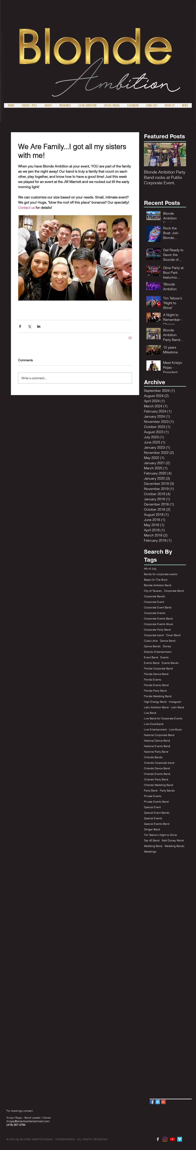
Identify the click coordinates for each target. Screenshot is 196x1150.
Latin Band (177, 707)
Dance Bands (152, 646)
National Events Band (157, 746)
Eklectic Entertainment (157, 652)
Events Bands (170, 663)
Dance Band (167, 640)
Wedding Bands (174, 846)
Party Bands (167, 790)
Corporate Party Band (157, 629)
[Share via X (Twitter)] (29, 326)
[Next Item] (180, 154)
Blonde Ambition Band (157, 585)
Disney (167, 646)
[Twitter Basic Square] (157, 1102)
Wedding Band (153, 846)
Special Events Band (156, 824)
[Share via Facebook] (20, 326)
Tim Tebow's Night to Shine (160, 835)
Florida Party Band (155, 690)
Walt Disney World (173, 840)
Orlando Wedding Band (158, 785)
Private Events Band (156, 801)
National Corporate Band (159, 735)
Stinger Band (152, 829)
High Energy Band (155, 701)
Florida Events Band (156, 685)
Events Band (151, 663)
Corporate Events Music (158, 624)
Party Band (151, 790)
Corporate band (154, 635)
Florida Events (152, 679)
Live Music (175, 729)
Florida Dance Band (156, 674)
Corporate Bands (154, 596)
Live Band (150, 713)
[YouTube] (172, 1139)
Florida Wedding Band (158, 696)
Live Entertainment (155, 729)
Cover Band (173, 635)
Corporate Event (154, 602)
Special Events (153, 818)
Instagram (175, 701)
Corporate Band (174, 591)
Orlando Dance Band (157, 768)
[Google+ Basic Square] (163, 1102)
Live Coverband (153, 724)
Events (164, 657)
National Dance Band (157, 740)
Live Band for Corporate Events (163, 718)
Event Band (151, 657)
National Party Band (156, 751)
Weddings (150, 851)
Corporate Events (154, 613)
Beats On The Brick (155, 579)
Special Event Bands (156, 812)
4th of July (150, 568)
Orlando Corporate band (159, 762)
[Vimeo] (179, 1139)
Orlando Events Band (157, 774)
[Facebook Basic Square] (152, 1102)
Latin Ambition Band (156, 707)
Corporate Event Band (157, 607)
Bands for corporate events (160, 574)
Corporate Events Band (158, 618)
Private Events (152, 796)
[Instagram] (165, 1139)
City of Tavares (153, 591)
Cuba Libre (151, 640)
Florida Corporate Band (158, 668)
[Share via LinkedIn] (39, 326)
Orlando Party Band (156, 779)
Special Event (152, 807)
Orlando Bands (153, 757)
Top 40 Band (151, 840)
